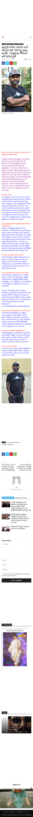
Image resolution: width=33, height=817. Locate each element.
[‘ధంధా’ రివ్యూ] (16, 724)
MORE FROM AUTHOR (21, 498)
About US (6, 812)
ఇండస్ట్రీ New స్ (10, 44)
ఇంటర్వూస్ (8, 41)
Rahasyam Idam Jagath (7, 444)
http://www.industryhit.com (16, 489)
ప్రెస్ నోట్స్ (21, 44)
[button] (31, 788)
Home (3, 41)
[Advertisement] (16, 17)
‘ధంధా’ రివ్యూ (7, 729)
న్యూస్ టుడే (16, 44)
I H (4, 59)
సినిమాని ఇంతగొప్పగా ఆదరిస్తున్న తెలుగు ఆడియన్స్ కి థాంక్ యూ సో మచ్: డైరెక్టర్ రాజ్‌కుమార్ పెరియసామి (24, 467)
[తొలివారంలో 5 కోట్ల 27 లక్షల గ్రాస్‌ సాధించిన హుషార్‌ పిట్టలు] (6, 528)
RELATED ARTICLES (8, 498)
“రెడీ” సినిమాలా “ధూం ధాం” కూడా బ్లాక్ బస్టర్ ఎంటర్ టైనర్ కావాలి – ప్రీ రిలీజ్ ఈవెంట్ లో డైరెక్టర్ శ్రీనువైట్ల (9, 467)
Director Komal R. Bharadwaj (13, 442)
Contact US (12, 812)
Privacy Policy (20, 812)
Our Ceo (27, 812)
